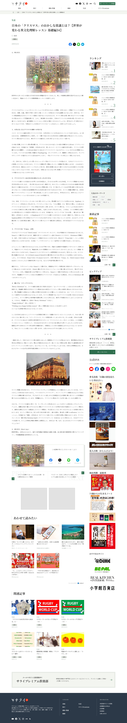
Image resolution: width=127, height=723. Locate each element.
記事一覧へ (108, 265)
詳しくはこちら (102, 352)
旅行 (34, 8)
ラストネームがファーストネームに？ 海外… (22, 652)
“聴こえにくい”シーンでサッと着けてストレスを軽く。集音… (108, 65)
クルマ (103, 197)
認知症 (109, 199)
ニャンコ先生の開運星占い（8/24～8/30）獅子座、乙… (108, 111)
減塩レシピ (95, 199)
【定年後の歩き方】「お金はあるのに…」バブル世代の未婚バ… (108, 134)
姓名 (20, 657)
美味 (19, 8)
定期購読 (101, 181)
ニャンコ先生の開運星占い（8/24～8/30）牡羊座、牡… (108, 99)
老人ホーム (106, 202)
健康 (69, 8)
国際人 (15, 39)
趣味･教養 (52, 8)
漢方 (99, 205)
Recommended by (73, 583)
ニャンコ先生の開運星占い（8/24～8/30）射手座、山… (108, 77)
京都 (94, 205)
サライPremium (84, 707)
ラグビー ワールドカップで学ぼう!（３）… (72, 620)
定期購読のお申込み (105, 706)
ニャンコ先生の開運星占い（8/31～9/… (108, 219)
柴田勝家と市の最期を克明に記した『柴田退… (108, 256)
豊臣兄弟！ (95, 197)
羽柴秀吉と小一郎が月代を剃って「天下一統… (108, 247)
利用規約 (102, 711)
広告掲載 (102, 708)
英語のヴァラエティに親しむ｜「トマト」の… (72, 652)
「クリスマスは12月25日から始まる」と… (22, 620)
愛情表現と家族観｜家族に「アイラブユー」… (48, 652)
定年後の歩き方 (97, 202)
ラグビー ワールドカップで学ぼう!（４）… (47, 620)
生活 (84, 8)
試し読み (101, 176)
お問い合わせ (103, 713)
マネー (103, 199)
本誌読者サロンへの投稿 (106, 703)
